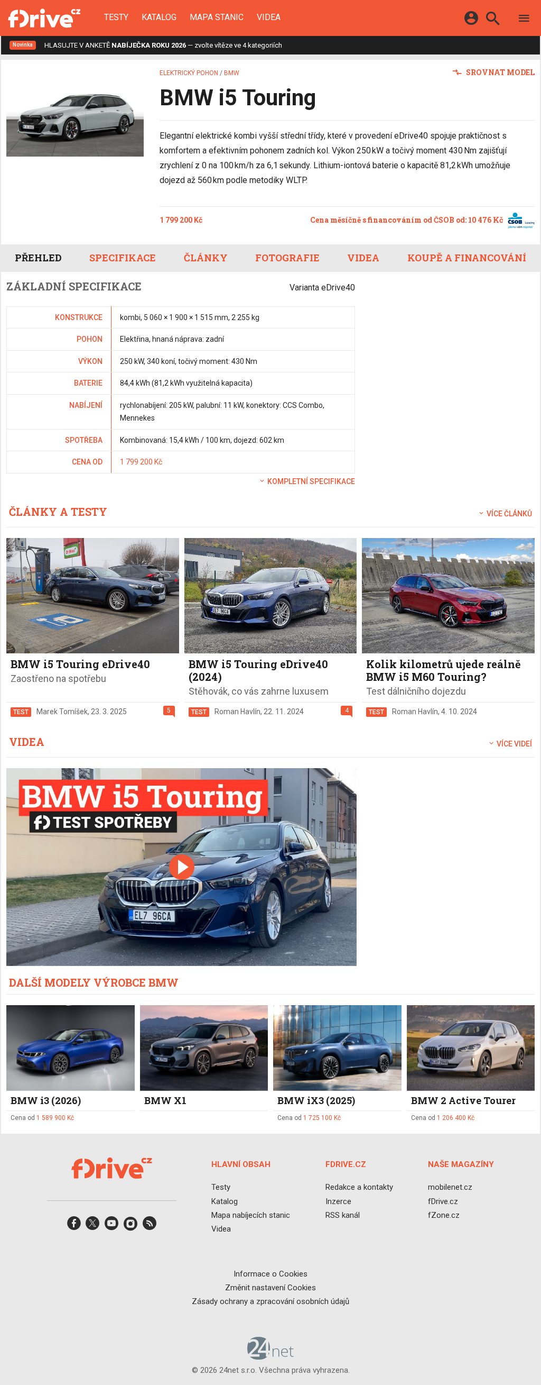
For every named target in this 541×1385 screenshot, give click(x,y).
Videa (269, 17)
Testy (116, 17)
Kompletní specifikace (310, 481)
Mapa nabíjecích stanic (250, 1215)
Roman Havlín (237, 711)
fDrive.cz (443, 1201)
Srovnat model (499, 72)
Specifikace (122, 257)
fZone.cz (444, 1215)
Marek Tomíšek (62, 711)
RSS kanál (342, 1215)
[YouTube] (111, 1227)
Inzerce (338, 1201)
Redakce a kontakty (359, 1187)
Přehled (38, 257)
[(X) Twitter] (92, 1227)
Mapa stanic (217, 17)
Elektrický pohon (189, 73)
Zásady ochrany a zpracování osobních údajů (270, 1301)
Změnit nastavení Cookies (270, 1287)
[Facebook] (74, 1227)
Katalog (159, 17)
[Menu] (524, 20)
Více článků (508, 513)
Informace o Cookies (270, 1274)
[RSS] (149, 1227)
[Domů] (44, 18)
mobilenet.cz (450, 1187)
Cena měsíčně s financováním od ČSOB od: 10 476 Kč (407, 220)
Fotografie (287, 257)
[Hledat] (492, 20)
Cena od (42, 1118)
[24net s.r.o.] (270, 1356)
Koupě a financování (466, 257)
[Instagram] (130, 1227)
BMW (231, 73)
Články (206, 257)
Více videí (513, 744)
